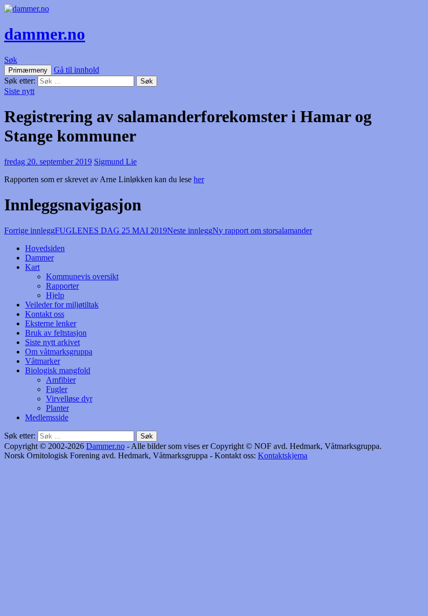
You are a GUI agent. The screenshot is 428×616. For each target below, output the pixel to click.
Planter (57, 408)
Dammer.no (105, 446)
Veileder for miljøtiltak (62, 304)
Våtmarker (42, 361)
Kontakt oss (44, 314)
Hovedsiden (45, 248)
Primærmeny (27, 70)
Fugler (56, 389)
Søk (10, 59)
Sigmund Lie (115, 161)
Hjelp (55, 295)
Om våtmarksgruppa (58, 351)
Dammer (39, 257)
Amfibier (61, 379)
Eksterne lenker (50, 323)
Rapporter (62, 285)
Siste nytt (19, 91)
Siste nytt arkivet (52, 342)
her (199, 179)
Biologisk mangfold (57, 370)
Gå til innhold (76, 69)
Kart (32, 267)
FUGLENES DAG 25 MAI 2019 (85, 230)
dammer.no (44, 34)
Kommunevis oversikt (82, 276)
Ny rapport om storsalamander (239, 230)
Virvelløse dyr (69, 398)
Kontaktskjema (282, 455)
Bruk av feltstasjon (56, 332)
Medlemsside (46, 417)
